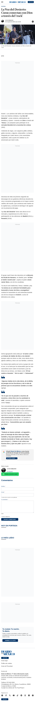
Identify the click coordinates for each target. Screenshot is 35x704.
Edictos (5, 657)
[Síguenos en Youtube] (14, 695)
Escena (3, 6)
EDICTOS (31, 2)
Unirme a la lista (10, 640)
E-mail (3, 492)
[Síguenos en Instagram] (2, 695)
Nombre (3, 486)
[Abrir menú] (2, 2)
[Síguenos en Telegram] (29, 695)
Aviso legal (4, 660)
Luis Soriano (9, 20)
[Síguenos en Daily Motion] (33, 695)
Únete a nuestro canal (11, 474)
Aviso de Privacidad (7, 666)
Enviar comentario (10, 519)
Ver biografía (10, 471)
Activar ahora (11, 458)
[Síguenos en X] (10, 695)
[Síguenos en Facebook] (6, 695)
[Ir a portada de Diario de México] (17, 653)
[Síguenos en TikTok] (17, 695)
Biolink (5, 699)
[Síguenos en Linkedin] (21, 695)
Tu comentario (4, 499)
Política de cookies (6, 663)
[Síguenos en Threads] (25, 695)
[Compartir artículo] (33, 22)
